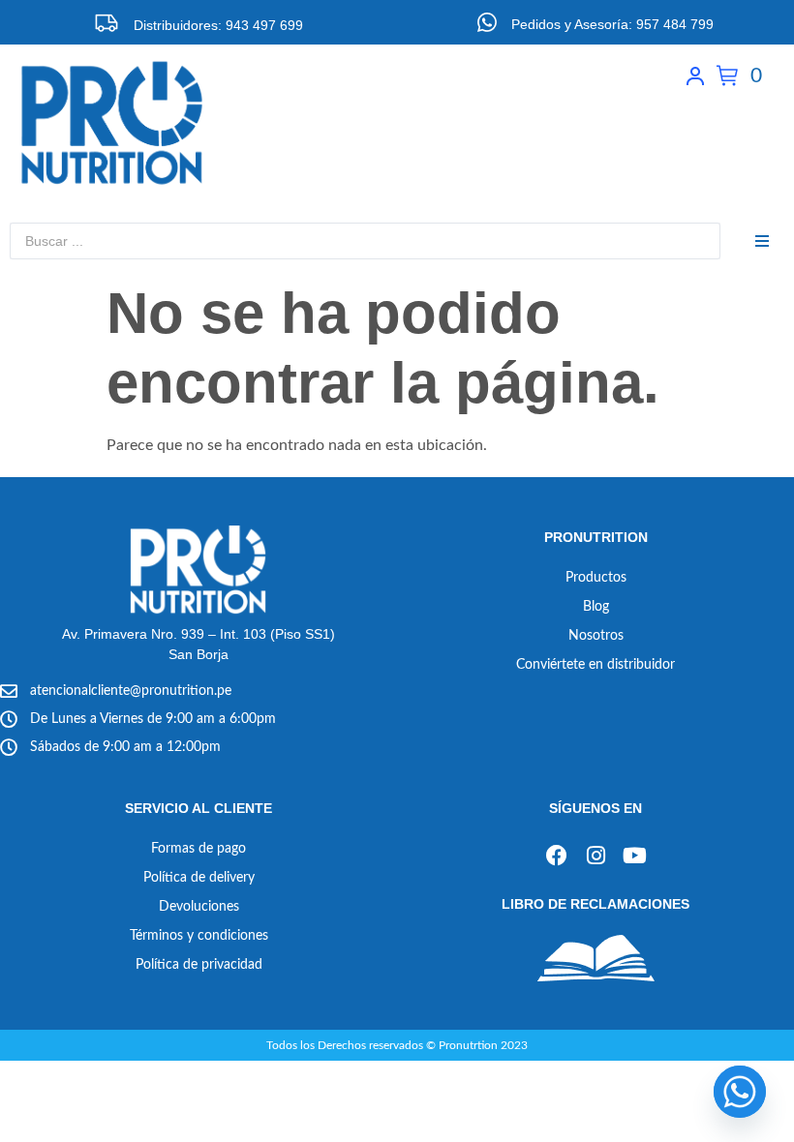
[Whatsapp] (740, 1092)
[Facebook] (556, 856)
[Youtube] (635, 856)
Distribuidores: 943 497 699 (218, 25)
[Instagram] (595, 856)
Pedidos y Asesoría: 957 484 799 (612, 24)
